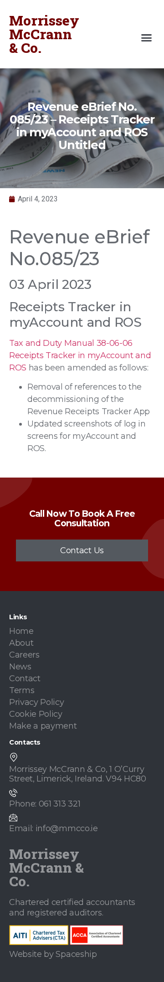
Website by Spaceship (53, 954)
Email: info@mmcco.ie (53, 828)
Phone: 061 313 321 (44, 804)
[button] (146, 37)
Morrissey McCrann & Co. (44, 34)
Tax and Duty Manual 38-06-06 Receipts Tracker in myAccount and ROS (80, 355)
